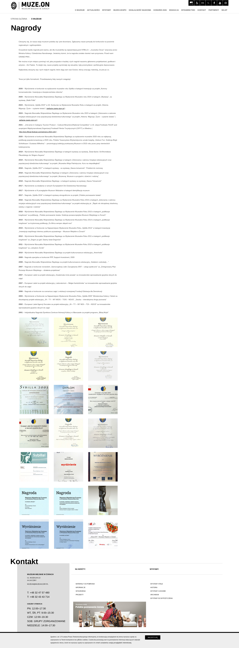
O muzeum (36, 19)
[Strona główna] (30, 5)
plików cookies (82, 640)
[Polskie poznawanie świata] (109, 614)
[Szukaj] (208, 3)
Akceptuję (153, 637)
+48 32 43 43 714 (39, 596)
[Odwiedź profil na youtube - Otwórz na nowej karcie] (220, 3)
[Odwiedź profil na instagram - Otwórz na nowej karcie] (225, 3)
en (202, 3)
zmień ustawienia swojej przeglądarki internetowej (113, 643)
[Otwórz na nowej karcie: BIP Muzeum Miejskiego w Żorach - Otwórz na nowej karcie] (191, 3)
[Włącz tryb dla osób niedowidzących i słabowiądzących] (197, 3)
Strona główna (19, 19)
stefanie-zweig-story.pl (55, 108)
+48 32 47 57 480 (39, 592)
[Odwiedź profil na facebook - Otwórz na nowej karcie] (214, 3)
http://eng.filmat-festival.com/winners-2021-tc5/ (37, 132)
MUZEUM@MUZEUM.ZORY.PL (37, 584)
